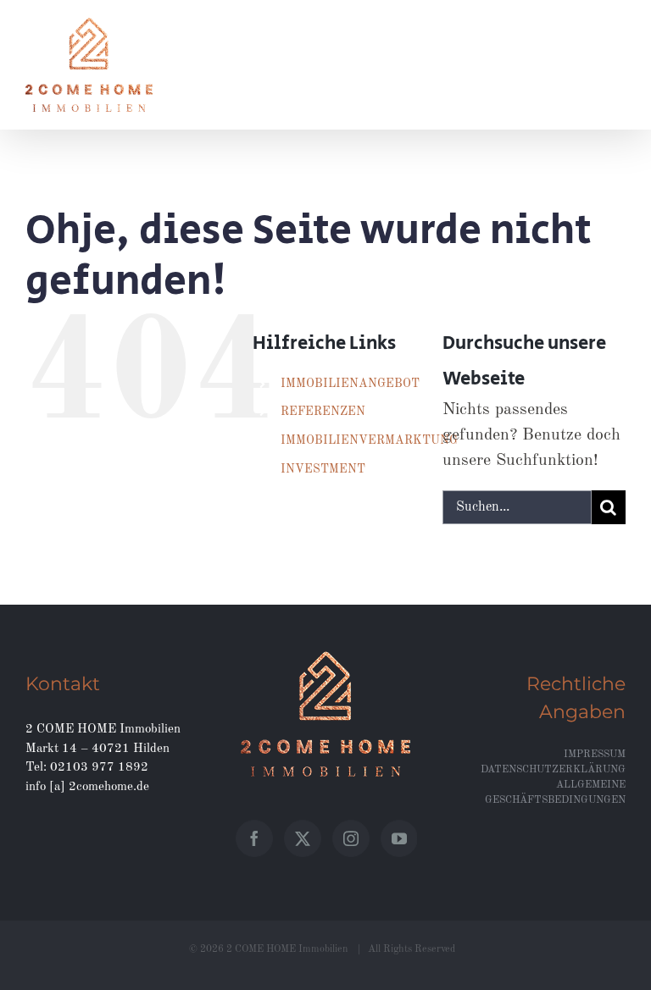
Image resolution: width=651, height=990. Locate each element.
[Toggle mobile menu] (617, 28)
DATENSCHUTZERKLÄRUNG (553, 770)
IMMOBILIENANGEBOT (350, 384)
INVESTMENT (323, 469)
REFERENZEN (323, 412)
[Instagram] (351, 838)
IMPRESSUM (595, 754)
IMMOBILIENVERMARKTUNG (369, 440)
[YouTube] (399, 838)
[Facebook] (254, 838)
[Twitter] (302, 838)
